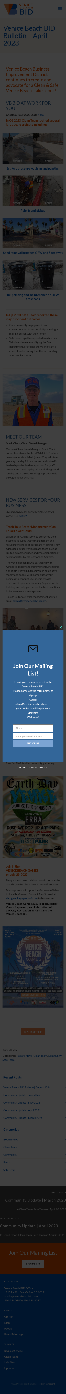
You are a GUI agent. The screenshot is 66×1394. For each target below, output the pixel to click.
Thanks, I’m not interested (33, 767)
